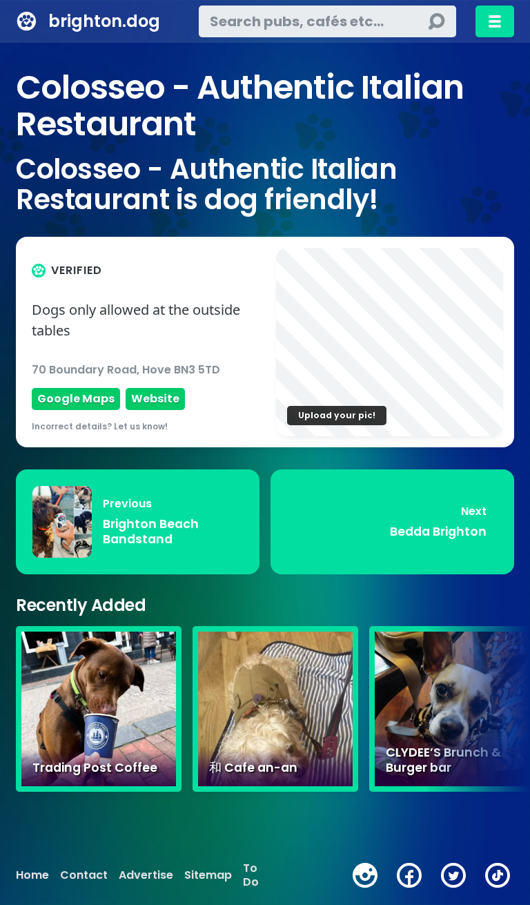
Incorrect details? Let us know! (100, 426)
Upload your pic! (336, 415)
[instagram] (365, 875)
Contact (84, 875)
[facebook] (409, 875)
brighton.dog (104, 21)
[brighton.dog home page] (26, 21)
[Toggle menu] (494, 21)
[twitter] (453, 875)
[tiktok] (497, 875)
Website (155, 399)
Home (32, 875)
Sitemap (208, 875)
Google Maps (76, 399)
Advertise (146, 875)
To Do (251, 875)
